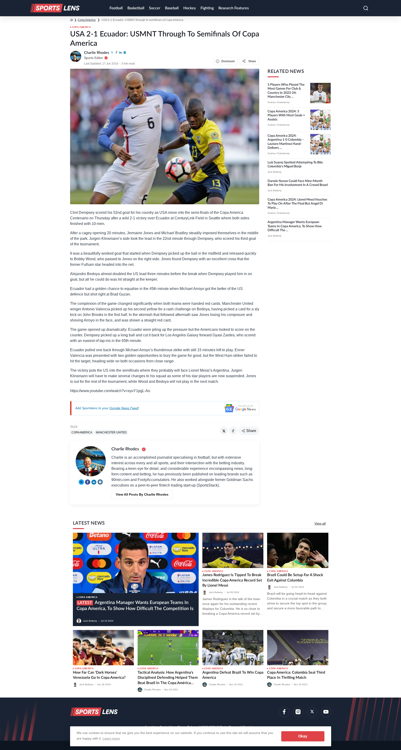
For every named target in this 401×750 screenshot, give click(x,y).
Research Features (233, 8)
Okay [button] (302, 736)
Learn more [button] (111, 738)
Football (116, 8)
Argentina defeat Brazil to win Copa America (232, 675)
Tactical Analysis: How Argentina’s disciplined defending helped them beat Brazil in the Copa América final (168, 678)
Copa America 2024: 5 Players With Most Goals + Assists (286, 115)
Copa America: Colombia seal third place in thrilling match (296, 675)
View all (320, 523)
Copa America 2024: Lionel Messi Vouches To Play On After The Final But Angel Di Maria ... (297, 203)
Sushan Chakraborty (279, 102)
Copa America (87, 20)
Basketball (135, 8)
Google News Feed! (124, 408)
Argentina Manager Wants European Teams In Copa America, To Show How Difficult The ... (295, 226)
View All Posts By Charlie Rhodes (142, 494)
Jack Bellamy (274, 172)
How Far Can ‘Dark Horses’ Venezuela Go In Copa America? (99, 675)
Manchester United (111, 432)
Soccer (154, 8)
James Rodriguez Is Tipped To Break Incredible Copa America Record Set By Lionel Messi (232, 580)
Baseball (172, 8)
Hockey (189, 8)
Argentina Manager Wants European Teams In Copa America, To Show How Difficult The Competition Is (135, 605)
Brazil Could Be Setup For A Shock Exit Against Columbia (295, 577)
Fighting (207, 8)
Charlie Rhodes (152, 689)
